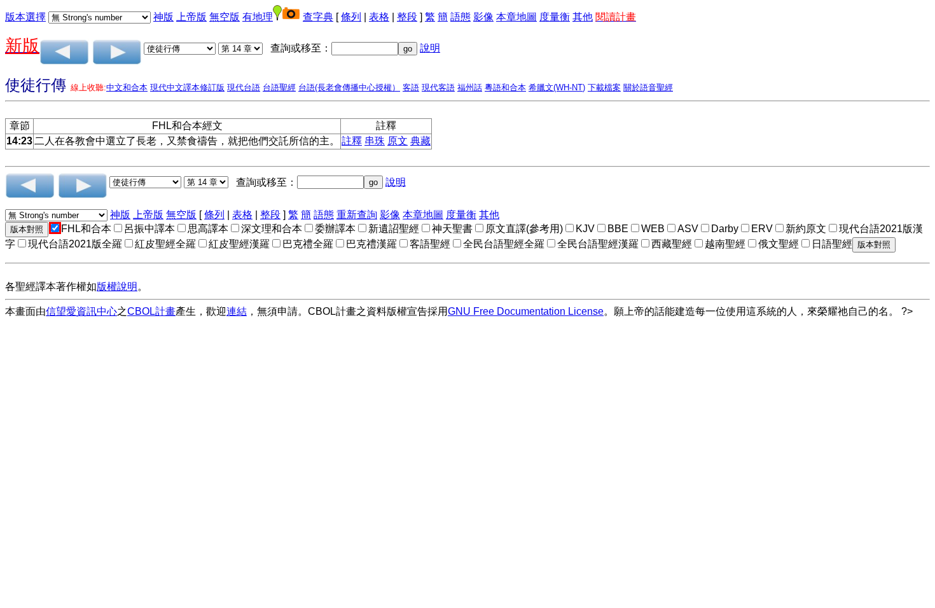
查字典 (318, 16)
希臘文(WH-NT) (557, 87)
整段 (407, 16)
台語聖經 (279, 87)
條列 (351, 16)
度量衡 (554, 16)
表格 (379, 16)
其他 (582, 16)
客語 (411, 87)
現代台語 (243, 87)
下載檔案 (604, 87)
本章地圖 (516, 16)
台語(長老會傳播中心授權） (349, 87)
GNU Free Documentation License (526, 311)
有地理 (257, 16)
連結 (236, 311)
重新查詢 (356, 214)
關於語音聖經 (648, 87)
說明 (430, 48)
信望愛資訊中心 (81, 311)
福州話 (469, 87)
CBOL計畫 (151, 311)
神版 (163, 16)
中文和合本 (127, 87)
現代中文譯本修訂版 (187, 87)
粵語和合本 (505, 87)
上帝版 (191, 16)
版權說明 (117, 286)
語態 (460, 16)
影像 (483, 16)
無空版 (224, 16)
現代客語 (438, 87)
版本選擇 (25, 16)
